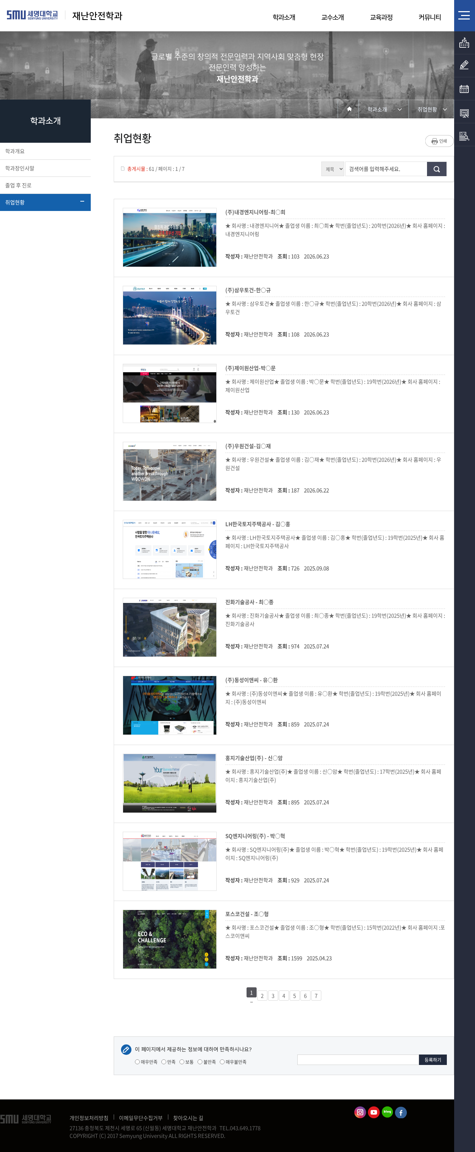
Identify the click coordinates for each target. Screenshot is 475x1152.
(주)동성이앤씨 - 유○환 (252, 680)
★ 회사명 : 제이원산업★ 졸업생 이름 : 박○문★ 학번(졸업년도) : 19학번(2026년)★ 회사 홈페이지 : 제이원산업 (332, 386)
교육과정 (381, 17)
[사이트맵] (465, 15)
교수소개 (332, 17)
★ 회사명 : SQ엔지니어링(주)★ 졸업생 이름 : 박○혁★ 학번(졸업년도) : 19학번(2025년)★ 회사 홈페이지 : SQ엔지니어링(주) (334, 854)
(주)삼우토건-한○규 (249, 290)
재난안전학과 (97, 16)
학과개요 (15, 151)
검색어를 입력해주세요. (374, 169)
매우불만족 (236, 1061)
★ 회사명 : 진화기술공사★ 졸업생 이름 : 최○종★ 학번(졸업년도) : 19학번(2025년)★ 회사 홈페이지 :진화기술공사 (335, 620)
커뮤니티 (430, 17)
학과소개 (284, 17)
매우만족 (149, 1061)
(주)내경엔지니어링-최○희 (256, 212)
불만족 (209, 1061)
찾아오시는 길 (188, 1118)
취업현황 (15, 202)
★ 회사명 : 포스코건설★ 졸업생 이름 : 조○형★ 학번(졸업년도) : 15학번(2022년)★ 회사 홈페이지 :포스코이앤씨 (335, 932)
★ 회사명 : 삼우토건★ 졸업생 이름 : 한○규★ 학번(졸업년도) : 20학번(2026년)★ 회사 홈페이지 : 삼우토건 (333, 308)
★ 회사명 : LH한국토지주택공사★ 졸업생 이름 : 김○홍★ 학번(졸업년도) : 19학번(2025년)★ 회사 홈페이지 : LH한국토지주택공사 (334, 542)
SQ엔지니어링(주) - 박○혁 (256, 836)
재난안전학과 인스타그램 (360, 1112)
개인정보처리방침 (89, 1118)
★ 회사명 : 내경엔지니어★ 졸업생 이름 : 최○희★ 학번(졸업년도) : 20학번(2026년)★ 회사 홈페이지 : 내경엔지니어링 (335, 230)
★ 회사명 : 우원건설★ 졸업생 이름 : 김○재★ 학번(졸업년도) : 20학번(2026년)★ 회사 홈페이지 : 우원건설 (333, 464)
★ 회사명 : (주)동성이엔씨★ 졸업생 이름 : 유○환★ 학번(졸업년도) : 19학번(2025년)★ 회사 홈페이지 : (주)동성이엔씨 (333, 698)
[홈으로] (348, 109)
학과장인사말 (19, 168)
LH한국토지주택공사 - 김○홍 (258, 524)
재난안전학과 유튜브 (374, 1112)
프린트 (439, 141)
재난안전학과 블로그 (387, 1112)
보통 (189, 1061)
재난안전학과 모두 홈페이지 (401, 1112)
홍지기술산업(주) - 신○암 (255, 758)
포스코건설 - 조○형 (248, 914)
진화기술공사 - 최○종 (250, 602)
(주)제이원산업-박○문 (251, 368)
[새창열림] (464, 88)
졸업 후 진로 (18, 185)
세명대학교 (32, 14)
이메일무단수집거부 (141, 1118)
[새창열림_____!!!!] (464, 65)
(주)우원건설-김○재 (249, 446)
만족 (171, 1061)
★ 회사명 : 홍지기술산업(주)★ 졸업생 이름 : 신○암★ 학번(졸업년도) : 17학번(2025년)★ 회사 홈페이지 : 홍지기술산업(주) (333, 776)
